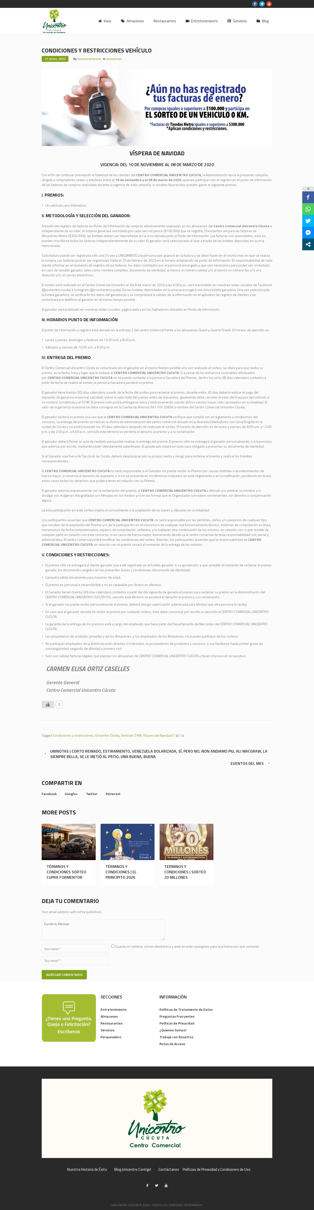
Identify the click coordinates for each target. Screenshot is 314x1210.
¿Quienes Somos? (173, 1030)
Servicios (108, 1030)
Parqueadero (111, 1036)
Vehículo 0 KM (131, 735)
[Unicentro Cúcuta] (157, 1118)
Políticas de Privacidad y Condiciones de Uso (216, 1169)
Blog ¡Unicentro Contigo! (132, 1169)
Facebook (49, 793)
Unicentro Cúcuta (107, 735)
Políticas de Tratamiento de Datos (186, 1009)
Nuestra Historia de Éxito (87, 1169)
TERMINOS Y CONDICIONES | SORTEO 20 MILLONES (185, 872)
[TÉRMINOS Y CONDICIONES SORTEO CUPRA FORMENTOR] (69, 842)
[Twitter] (262, 4)
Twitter (92, 793)
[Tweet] (308, 221)
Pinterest (113, 793)
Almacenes (109, 1016)
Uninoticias (114, 58)
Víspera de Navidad (157, 735)
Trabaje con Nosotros (176, 1036)
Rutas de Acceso (172, 1043)
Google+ (71, 793)
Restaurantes (111, 1023)
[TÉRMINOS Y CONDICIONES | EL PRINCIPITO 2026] (128, 842)
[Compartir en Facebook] (308, 197)
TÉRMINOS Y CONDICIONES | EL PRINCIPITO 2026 (121, 872)
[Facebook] (255, 4)
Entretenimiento (114, 1009)
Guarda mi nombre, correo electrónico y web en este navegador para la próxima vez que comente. (187, 946)
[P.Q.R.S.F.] (69, 1017)
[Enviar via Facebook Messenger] (308, 233)
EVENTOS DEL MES (247, 763)
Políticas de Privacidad (176, 1023)
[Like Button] (48, 704)
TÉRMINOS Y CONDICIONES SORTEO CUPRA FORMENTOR (66, 872)
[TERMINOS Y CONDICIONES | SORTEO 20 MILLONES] (186, 842)
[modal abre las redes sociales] (308, 244)
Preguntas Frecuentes (177, 1016)
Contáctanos (168, 1169)
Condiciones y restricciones (73, 735)
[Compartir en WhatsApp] (308, 209)
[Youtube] (269, 4)
